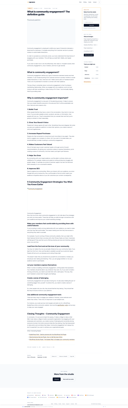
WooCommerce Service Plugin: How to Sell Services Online (45, 337)
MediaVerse (52, 397)
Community (30, 8)
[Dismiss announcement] (105, 406)
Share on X (54, 356)
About (63, 403)
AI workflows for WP (89, 51)
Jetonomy (51, 395)
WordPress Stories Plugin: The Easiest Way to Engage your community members (52, 339)
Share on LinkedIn (63, 356)
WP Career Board (32, 397)
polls (66, 305)
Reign (45, 395)
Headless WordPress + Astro (90, 44)
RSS (76, 403)
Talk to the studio (89, 55)
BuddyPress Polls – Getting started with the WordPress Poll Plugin (47, 334)
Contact (95, 2)
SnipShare (81, 395)
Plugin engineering (88, 48)
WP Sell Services (43, 397)
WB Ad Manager (90, 395)
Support (68, 403)
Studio (89, 2)
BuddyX (38, 395)
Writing (85, 2)
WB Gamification (61, 397)
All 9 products (87, 81)
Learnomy (67, 395)
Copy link (72, 356)
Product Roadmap (72, 397)
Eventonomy (59, 395)
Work (80, 2)
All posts (56, 379)
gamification (60, 305)
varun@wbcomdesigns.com (35, 404)
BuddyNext (31, 395)
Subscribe (91, 25)
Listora (74, 395)
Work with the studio (68, 379)
